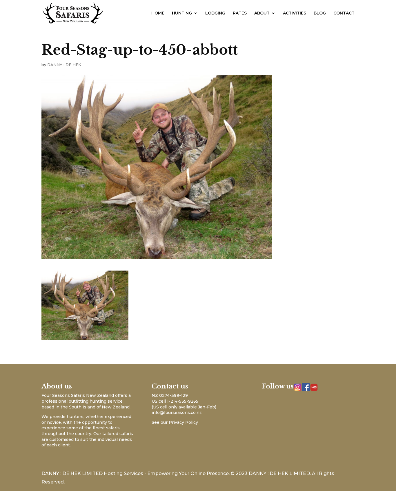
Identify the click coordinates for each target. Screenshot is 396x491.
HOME (157, 13)
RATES (240, 13)
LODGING (215, 13)
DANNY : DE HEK (64, 64)
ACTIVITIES (294, 13)
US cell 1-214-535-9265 (175, 401)
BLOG (320, 13)
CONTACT (344, 13)
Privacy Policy (183, 422)
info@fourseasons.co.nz (177, 412)
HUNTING (182, 13)
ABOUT (262, 13)
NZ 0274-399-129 (170, 395)
